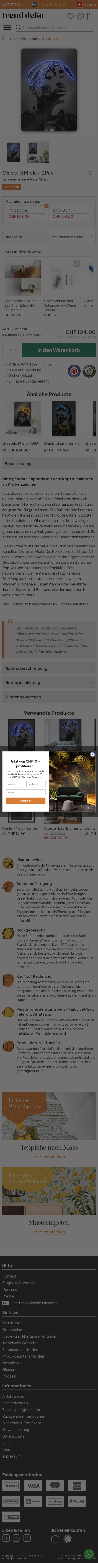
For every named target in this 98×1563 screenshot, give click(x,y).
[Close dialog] (92, 754)
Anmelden (25, 800)
